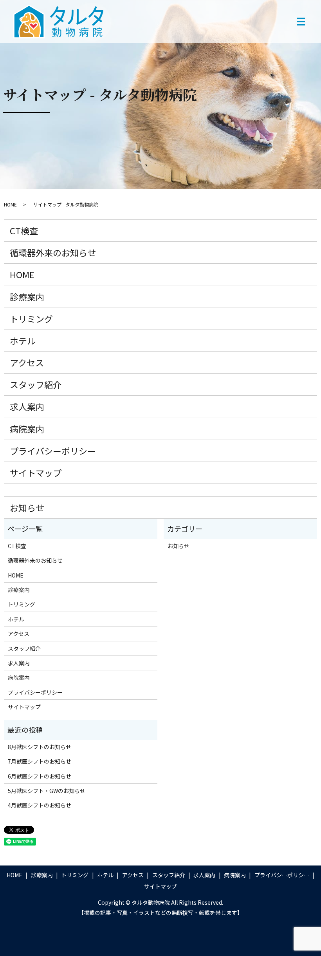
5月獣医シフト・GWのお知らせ (46, 791)
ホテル (23, 340)
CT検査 (24, 230)
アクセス (27, 362)
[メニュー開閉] (301, 21)
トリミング (31, 318)
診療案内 (27, 296)
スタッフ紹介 (35, 384)
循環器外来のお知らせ (53, 252)
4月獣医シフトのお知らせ (39, 805)
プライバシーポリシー (53, 450)
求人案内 (27, 406)
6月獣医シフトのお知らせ (39, 776)
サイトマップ (35, 472)
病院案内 (27, 428)
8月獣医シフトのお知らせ (39, 747)
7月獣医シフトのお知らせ (39, 761)
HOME (10, 204)
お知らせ (27, 507)
